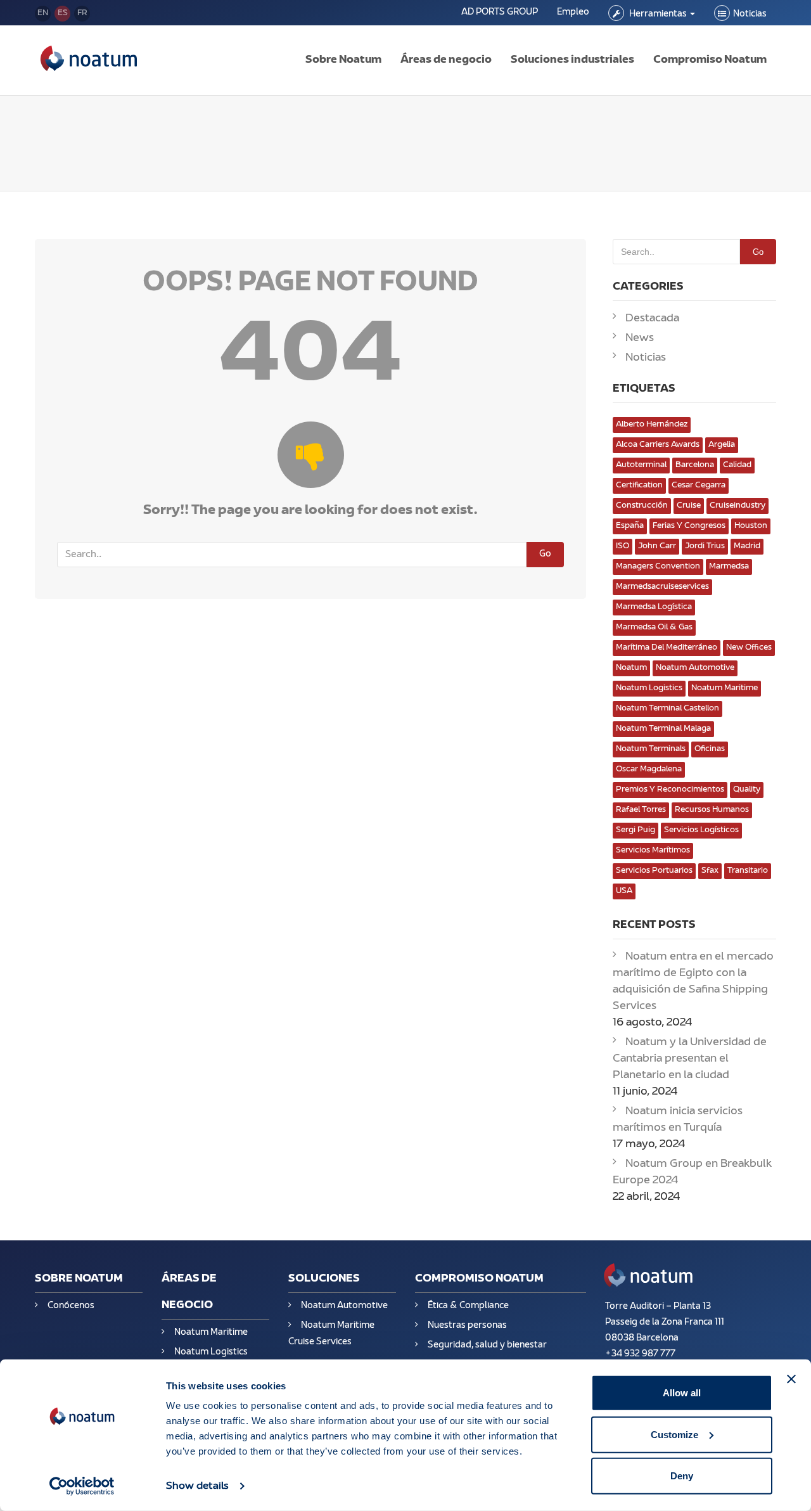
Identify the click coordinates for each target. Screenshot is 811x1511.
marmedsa (729, 566)
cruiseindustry (737, 505)
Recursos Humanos (712, 810)
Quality (746, 789)
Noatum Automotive (695, 668)
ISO (622, 546)
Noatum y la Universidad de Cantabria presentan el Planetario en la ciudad (690, 1059)
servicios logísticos (701, 830)
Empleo (573, 12)
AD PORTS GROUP (499, 12)
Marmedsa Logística (654, 607)
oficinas (709, 749)
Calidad (737, 465)
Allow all (682, 1392)
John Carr (657, 546)
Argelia (721, 445)
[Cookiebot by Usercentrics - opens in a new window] (82, 1486)
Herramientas (658, 14)
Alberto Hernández (651, 424)
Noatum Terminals (651, 749)
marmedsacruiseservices (662, 587)
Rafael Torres (641, 810)
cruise (689, 505)
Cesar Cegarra (698, 485)
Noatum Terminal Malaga (663, 729)
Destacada (652, 318)
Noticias (750, 14)
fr (82, 13)
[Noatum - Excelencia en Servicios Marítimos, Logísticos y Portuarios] (88, 60)
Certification (639, 485)
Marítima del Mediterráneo (666, 647)
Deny (681, 1475)
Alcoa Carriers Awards (657, 445)
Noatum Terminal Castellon (667, 708)
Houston (750, 526)
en (42, 13)
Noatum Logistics (649, 688)
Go (545, 554)
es (63, 13)
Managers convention (658, 566)
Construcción (642, 505)
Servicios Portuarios (654, 871)
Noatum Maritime (724, 688)
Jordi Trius (705, 546)
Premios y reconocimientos (670, 789)
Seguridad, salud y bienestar (487, 1345)
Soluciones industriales (572, 60)
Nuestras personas (467, 1326)
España (630, 526)
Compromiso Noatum (710, 60)
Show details (197, 1486)
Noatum (631, 668)
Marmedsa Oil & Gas (654, 627)
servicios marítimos (653, 850)
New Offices (749, 647)
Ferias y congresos (689, 526)
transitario (747, 871)
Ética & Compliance (468, 1306)
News (639, 338)
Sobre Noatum (343, 60)
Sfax (709, 871)
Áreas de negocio (446, 60)
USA (624, 891)
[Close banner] (791, 1379)
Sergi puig (635, 830)
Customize (674, 1434)
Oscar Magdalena (649, 769)
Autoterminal (641, 465)
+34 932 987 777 (640, 1354)
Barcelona (694, 465)
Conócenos (71, 1306)
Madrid (747, 546)
